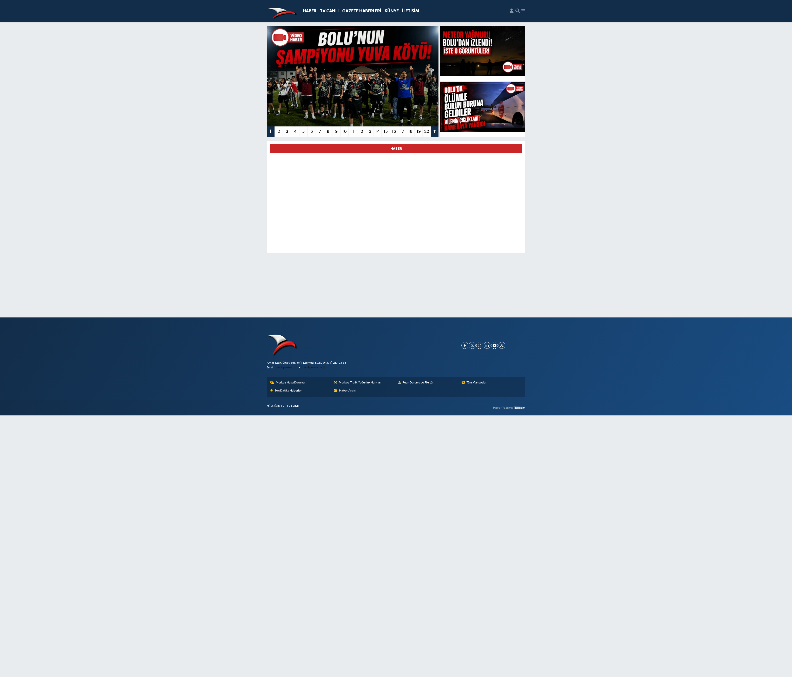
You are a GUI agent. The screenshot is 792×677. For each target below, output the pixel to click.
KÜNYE (392, 11)
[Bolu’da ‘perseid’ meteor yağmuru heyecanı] (483, 51)
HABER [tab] (396, 148)
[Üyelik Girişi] (512, 11)
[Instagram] (479, 345)
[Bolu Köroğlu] (282, 11)
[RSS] (502, 345)
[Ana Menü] (523, 11)
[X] (472, 345)
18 (410, 132)
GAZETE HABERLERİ (361, 11)
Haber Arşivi (347, 390)
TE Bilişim (519, 407)
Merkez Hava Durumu (290, 382)
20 (426, 132)
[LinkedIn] (487, 345)
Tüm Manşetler (476, 382)
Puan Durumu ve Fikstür (418, 382)
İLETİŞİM (410, 11)
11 (353, 132)
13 (369, 132)
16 (394, 132)
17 (402, 132)
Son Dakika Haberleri (288, 390)
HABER (309, 11)
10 (344, 132)
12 (361, 132)
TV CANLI (329, 11)
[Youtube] (494, 345)
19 (418, 132)
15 (385, 132)
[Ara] (517, 11)
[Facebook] (464, 345)
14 (377, 132)
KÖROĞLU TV (275, 406)
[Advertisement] (396, 285)
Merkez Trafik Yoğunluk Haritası (360, 382)
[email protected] (286, 367)
